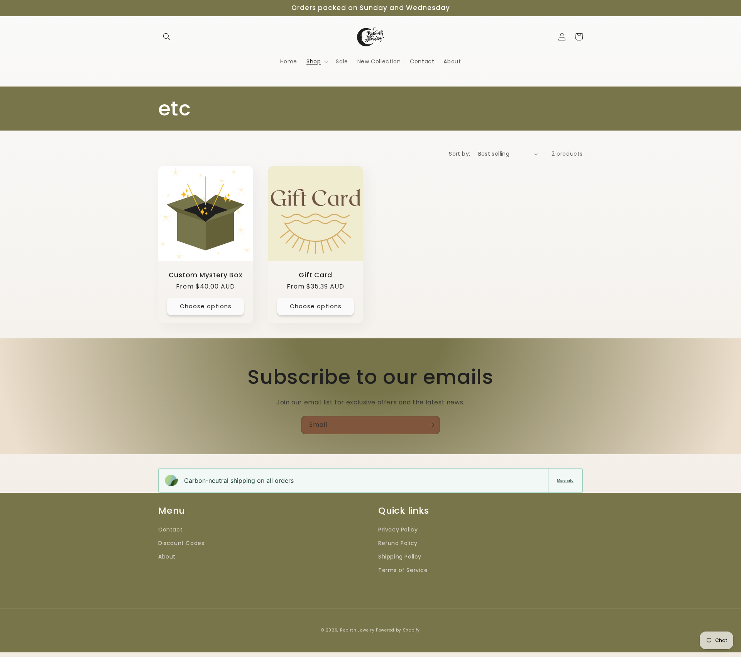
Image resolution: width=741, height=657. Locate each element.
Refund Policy (398, 543)
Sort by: (459, 154)
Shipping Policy (399, 556)
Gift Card (315, 275)
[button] (166, 36)
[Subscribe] (431, 425)
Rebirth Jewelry (358, 630)
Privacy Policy (398, 529)
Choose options (206, 306)
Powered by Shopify (398, 630)
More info (565, 480)
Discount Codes (181, 543)
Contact (170, 529)
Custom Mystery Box (205, 275)
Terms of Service (403, 570)
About (167, 556)
